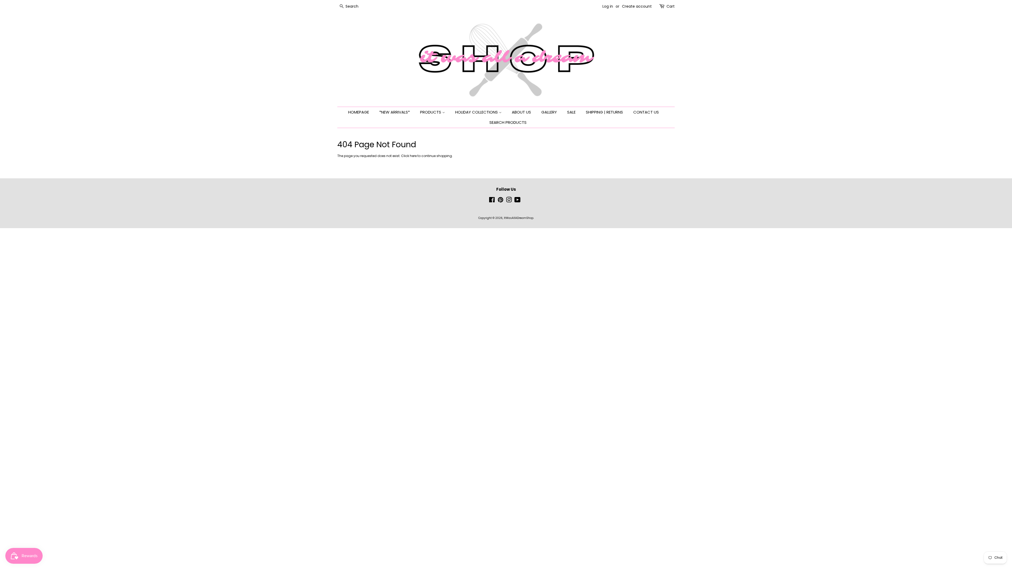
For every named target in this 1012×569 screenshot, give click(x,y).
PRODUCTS (431, 112)
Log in (607, 6)
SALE (571, 112)
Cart (670, 6)
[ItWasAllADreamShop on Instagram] (509, 201)
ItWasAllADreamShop (518, 218)
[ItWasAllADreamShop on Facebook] (492, 201)
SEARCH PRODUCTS (508, 122)
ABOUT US (521, 112)
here (413, 156)
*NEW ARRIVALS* (394, 112)
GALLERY (549, 112)
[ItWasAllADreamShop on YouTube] (517, 201)
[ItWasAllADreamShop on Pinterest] (500, 201)
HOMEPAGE (358, 112)
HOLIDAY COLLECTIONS (477, 112)
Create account (637, 6)
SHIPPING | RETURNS (604, 112)
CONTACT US (646, 112)
